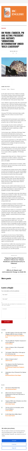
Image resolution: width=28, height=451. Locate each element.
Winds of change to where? (11, 359)
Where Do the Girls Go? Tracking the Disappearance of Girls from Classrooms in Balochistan (15, 394)
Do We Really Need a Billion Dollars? (13, 414)
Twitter (8, 89)
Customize (14, 444)
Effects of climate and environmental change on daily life (14, 271)
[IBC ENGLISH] (14, 12)
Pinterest (13, 89)
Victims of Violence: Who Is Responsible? (14, 347)
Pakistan (3, 28)
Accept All (14, 440)
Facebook (3, 89)
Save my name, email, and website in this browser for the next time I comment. (13, 305)
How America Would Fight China (12, 387)
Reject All (14, 448)
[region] (14, 438)
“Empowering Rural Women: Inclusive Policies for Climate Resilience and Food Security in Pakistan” (14, 260)
